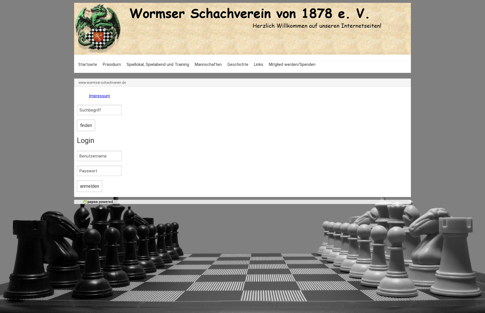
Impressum (99, 96)
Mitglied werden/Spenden (292, 64)
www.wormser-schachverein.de (102, 83)
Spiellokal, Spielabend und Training (158, 64)
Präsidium (112, 64)
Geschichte (237, 64)
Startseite (87, 64)
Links (258, 64)
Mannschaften (208, 64)
